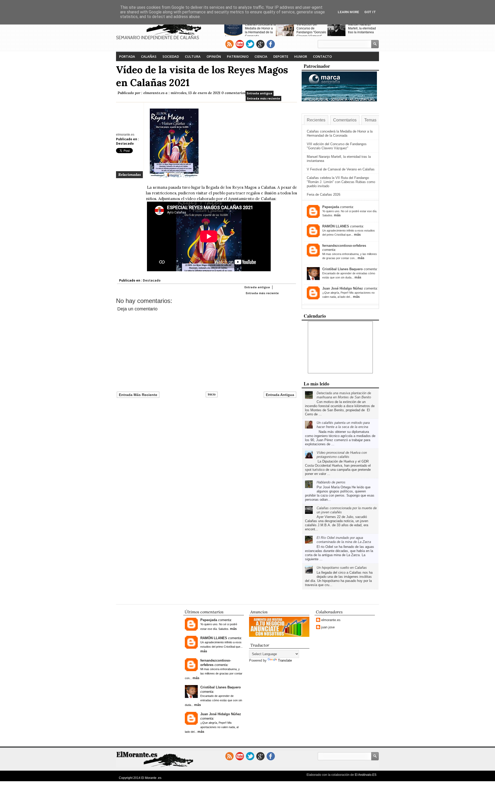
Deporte (280, 56)
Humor (300, 56)
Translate (285, 660)
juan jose (328, 627)
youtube (239, 44)
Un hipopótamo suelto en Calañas (342, 568)
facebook (270, 44)
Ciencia (260, 56)
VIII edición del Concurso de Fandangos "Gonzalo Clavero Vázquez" (311, 30)
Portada (127, 56)
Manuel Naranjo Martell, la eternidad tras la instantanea (362, 28)
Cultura (193, 56)
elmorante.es (331, 620)
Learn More (348, 12)
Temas (370, 120)
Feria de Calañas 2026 (323, 194)
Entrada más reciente (263, 98)
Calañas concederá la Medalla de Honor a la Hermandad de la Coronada (260, 30)
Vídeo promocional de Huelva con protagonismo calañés (342, 455)
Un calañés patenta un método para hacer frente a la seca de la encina (343, 425)
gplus (260, 44)
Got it (370, 12)
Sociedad (170, 56)
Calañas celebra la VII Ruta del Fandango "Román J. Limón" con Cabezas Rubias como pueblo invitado (341, 182)
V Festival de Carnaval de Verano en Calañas (341, 169)
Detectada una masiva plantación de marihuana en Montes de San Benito (344, 395)
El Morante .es (151, 778)
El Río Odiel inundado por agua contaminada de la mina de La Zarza (344, 540)
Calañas (148, 56)
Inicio (212, 394)
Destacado (125, 143)
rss (229, 44)
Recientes (316, 120)
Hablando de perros (331, 482)
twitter (250, 44)
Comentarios (345, 120)
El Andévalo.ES (365, 775)
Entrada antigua (259, 93)
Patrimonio (238, 56)
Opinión (214, 56)
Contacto (322, 56)
